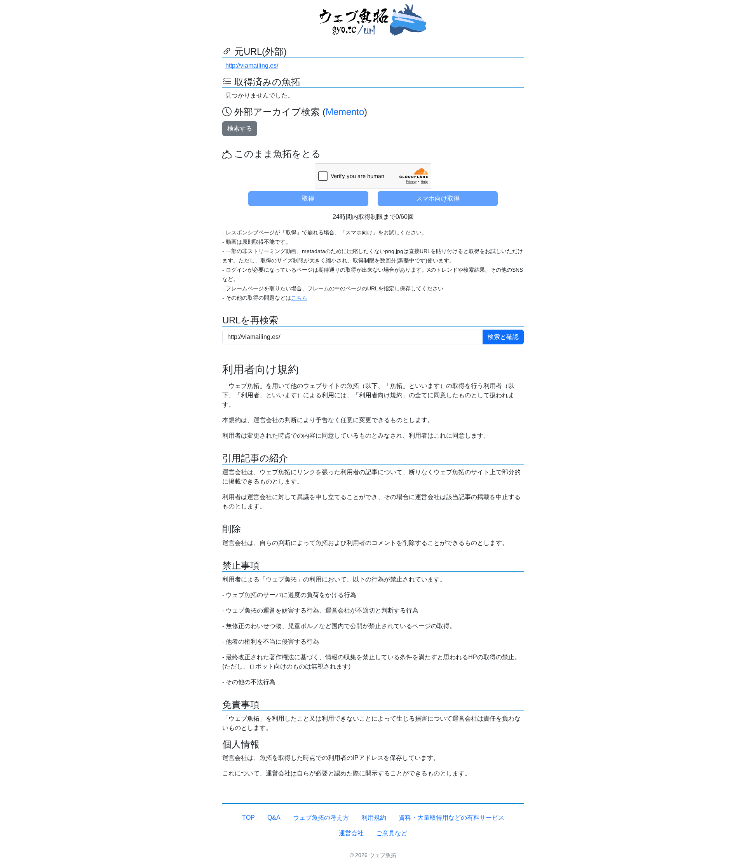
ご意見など (391, 833)
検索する (239, 128)
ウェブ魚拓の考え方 (321, 817)
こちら (299, 298)
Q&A (274, 817)
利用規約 (373, 817)
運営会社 (351, 833)
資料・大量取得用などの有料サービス (451, 817)
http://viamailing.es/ (251, 65)
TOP (248, 817)
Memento (345, 112)
